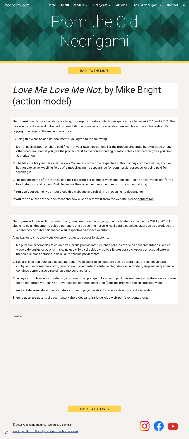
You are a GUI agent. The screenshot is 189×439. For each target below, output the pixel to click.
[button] (184, 5)
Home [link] (52, 5)
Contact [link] (172, 5)
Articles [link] (121, 5)
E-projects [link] (100, 5)
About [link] (65, 5)
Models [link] (79, 5)
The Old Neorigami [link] (145, 5)
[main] (94, 31)
